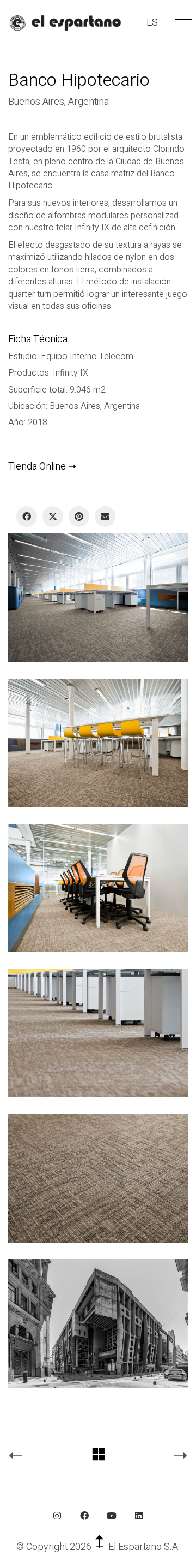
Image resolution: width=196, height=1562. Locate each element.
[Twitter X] (52, 516)
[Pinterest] (79, 516)
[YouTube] (111, 1516)
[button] (181, 23)
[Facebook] (26, 516)
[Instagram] (57, 1516)
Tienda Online (37, 466)
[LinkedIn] (139, 1516)
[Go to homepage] (65, 23)
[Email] (105, 516)
